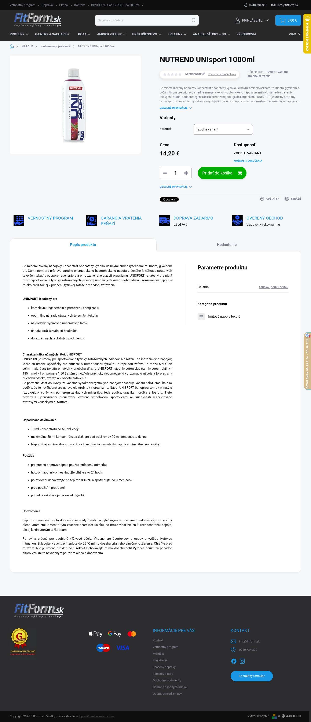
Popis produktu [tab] (83, 244)
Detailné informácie (173, 107)
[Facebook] (234, 660)
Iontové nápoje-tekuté (224, 316)
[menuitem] (20, 34)
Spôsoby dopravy (164, 667)
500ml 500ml (279, 287)
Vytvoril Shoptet (258, 716)
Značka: (259, 76)
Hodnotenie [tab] (227, 244)
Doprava (47, 5)
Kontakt (79, 5)
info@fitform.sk (249, 641)
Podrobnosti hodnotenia (222, 74)
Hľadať (193, 20)
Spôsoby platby (163, 673)
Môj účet (158, 653)
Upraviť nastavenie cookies (96, 716)
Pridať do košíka (217, 173)
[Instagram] (242, 660)
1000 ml (264, 287)
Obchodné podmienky (167, 680)
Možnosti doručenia (248, 160)
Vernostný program (22, 5)
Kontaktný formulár (252, 676)
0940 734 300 (248, 649)
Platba (63, 5)
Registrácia (160, 660)
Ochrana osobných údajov (170, 687)
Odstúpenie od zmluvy (167, 693)
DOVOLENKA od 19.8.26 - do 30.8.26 (115, 5)
